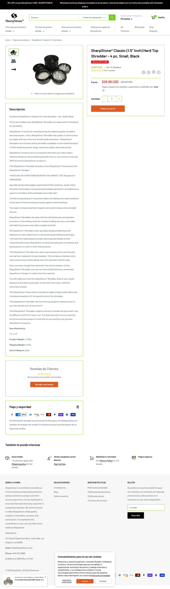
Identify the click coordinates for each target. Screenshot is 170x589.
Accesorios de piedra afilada (71, 29)
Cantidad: (95, 98)
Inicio (7, 40)
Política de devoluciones (99, 492)
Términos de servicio (97, 500)
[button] (97, 70)
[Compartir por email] (159, 72)
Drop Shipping (153, 29)
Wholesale (139, 27)
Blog (56, 492)
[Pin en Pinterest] (148, 72)
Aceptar (85, 581)
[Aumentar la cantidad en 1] (119, 98)
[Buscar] (112, 17)
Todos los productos (21, 40)
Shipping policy (19, 464)
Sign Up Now (60, 464)
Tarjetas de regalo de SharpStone (100, 29)
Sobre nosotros (61, 496)
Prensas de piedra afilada (43, 29)
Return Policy (106, 460)
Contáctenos (60, 487)
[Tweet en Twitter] (154, 72)
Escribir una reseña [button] (44, 384)
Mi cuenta (125, 18)
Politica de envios (96, 496)
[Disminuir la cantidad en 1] (105, 98)
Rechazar (103, 581)
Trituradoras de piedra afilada (15, 29)
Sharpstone (96, 67)
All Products (125, 29)
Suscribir (135, 515)
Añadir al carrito (107, 108)
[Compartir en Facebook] (143, 72)
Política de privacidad (100, 575)
